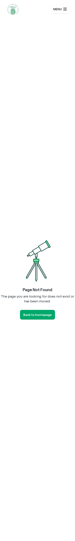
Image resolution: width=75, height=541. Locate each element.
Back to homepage (37, 315)
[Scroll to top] (64, 530)
